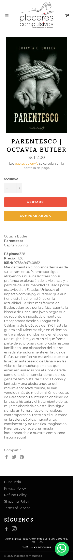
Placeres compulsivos (28, 555)
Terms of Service (17, 508)
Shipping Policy (16, 501)
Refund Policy (15, 495)
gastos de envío (26, 163)
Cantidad (11, 178)
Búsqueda (12, 482)
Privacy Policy (15, 488)
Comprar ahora (35, 215)
